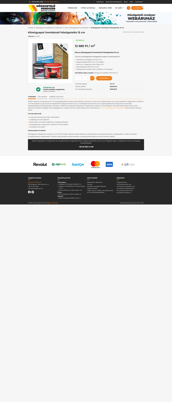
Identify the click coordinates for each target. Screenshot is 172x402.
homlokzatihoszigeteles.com (126, 188)
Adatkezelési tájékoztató (94, 182)
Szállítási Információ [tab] (56, 97)
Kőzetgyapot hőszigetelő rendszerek (49, 28)
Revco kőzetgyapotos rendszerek (76, 28)
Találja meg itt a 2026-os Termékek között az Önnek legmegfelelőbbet (100, 191)
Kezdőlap (100, 2)
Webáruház (72, 8)
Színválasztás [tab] (42, 97)
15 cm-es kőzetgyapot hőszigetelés (112, 108)
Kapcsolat (139, 2)
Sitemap (89, 184)
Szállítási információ (114, 2)
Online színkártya (88, 8)
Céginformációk (92, 188)
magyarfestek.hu (122, 182)
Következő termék (138, 32)
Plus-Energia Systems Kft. (125, 190)
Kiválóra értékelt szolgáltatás (54, 89)
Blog (126, 2)
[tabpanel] (86, 125)
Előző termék (127, 32)
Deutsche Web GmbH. (137, 203)
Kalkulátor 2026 (105, 8)
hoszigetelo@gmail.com (35, 188)
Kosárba (104, 78)
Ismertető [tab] (32, 97)
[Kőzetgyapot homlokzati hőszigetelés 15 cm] (50, 61)
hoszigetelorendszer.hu (124, 192)
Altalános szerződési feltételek (96, 186)
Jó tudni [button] (118, 8)
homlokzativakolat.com (124, 184)
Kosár (139, 7)
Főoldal (30, 28)
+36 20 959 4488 (45, 2)
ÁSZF (131, 2)
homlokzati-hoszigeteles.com (126, 186)
